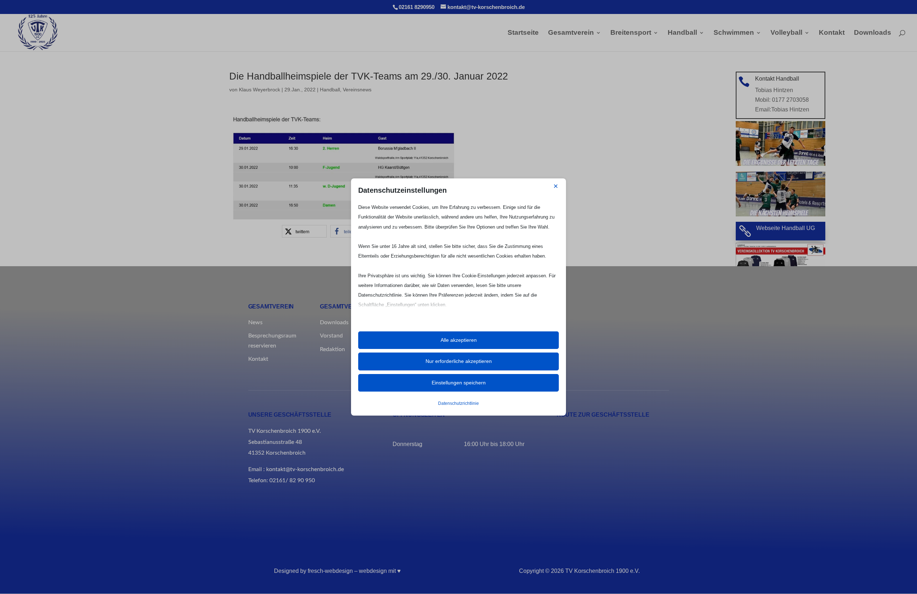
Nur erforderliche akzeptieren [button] (459, 361)
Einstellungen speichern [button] (459, 382)
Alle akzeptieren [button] (459, 340)
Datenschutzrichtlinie (458, 403)
